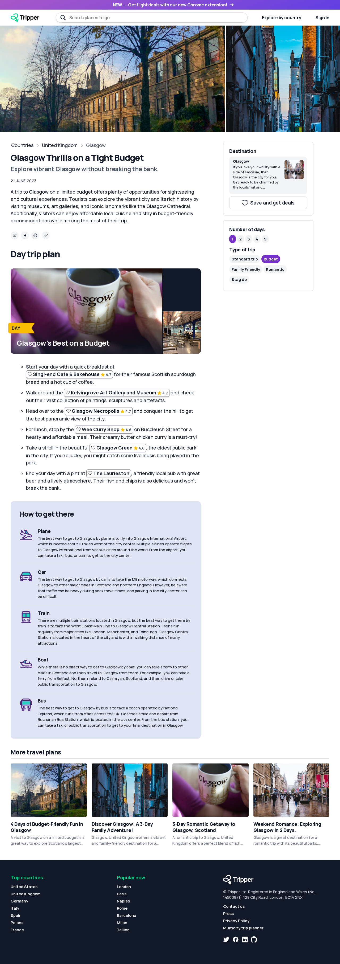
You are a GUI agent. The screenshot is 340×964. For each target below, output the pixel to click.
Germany (19, 901)
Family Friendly (246, 269)
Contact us (234, 906)
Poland (17, 922)
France (17, 929)
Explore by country (281, 18)
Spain (16, 915)
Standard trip (245, 259)
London (124, 886)
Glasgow (96, 145)
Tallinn (123, 929)
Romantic (275, 269)
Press (228, 913)
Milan (122, 922)
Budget (271, 259)
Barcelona (126, 915)
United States (24, 886)
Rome (122, 908)
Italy (15, 908)
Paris (121, 893)
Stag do (239, 279)
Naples (123, 901)
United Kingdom (60, 145)
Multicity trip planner (243, 927)
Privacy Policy (236, 920)
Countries (22, 145)
